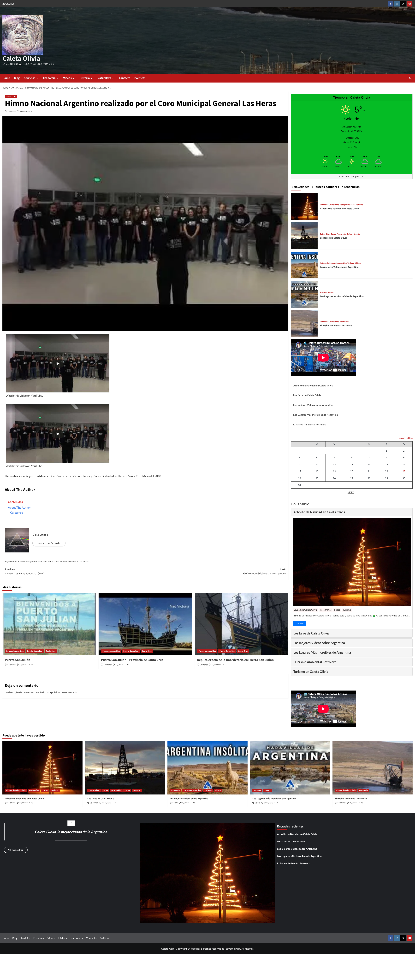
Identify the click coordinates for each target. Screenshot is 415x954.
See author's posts (48, 543)
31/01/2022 (23, 664)
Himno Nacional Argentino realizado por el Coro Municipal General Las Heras (49, 561)
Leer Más (299, 623)
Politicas (139, 78)
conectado (39, 692)
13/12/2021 (25, 111)
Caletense (12, 111)
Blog (17, 78)
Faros (333, 234)
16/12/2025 (106, 802)
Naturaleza (104, 78)
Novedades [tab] (301, 187)
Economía (49, 78)
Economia (344, 321)
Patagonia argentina (15, 651)
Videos (67, 78)
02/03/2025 (268, 802)
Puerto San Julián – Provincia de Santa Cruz (132, 660)
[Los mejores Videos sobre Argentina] (304, 264)
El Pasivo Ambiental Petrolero (336, 325)
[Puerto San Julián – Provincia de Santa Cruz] (145, 624)
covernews (232, 948)
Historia (84, 78)
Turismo (359, 205)
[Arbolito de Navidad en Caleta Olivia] (304, 206)
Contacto (124, 78)
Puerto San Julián (34, 651)
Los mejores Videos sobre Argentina (339, 267)
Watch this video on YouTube (24, 395)
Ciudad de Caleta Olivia (329, 205)
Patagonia (324, 263)
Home (6, 78)
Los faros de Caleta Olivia (333, 238)
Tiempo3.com (357, 176)
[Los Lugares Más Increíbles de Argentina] (304, 293)
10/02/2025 (353, 802)
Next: (264, 571)
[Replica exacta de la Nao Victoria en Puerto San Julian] (241, 624)
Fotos (352, 205)
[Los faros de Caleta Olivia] (304, 235)
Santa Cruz (11, 96)
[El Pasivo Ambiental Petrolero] (304, 323)
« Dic (351, 492)
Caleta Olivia (21, 59)
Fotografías (345, 205)
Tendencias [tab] (351, 187)
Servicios (29, 78)
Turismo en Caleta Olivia (310, 671)
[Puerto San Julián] (49, 624)
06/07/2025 (185, 802)
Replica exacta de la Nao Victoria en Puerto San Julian (235, 660)
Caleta (175, 802)
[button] (411, 78)
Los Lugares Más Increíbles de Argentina (342, 296)
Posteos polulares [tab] (326, 187)
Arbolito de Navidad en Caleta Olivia (339, 208)
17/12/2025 (23, 802)
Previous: (24, 571)
